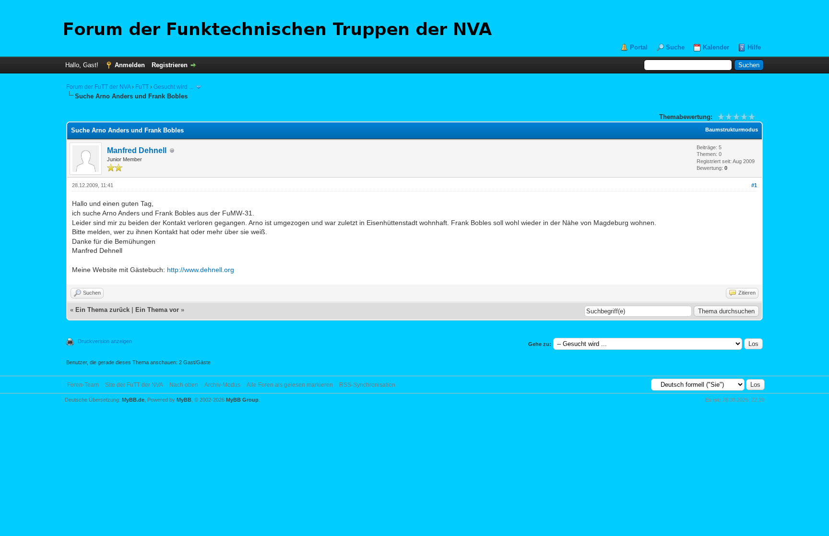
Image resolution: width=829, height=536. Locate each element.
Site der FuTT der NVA (134, 384)
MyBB (184, 400)
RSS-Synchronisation (367, 384)
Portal (639, 47)
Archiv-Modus (222, 384)
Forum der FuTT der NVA (98, 86)
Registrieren (170, 65)
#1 (754, 185)
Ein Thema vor (157, 309)
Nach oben (183, 384)
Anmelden (130, 65)
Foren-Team (83, 384)
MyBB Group (242, 400)
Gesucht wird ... (173, 86)
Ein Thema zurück (102, 309)
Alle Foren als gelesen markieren (290, 384)
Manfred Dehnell (136, 150)
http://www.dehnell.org (200, 270)
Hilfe (754, 47)
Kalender (716, 47)
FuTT (142, 86)
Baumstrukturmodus (731, 129)
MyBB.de (133, 400)
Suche (675, 47)
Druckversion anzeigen (105, 341)
